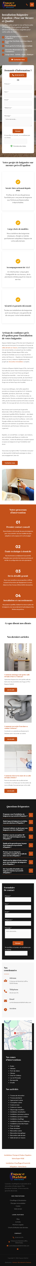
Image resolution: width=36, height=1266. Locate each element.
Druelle (12, 1082)
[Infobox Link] (16, 981)
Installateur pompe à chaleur (19, 1117)
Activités (18, 1222)
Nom (6, 92)
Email (6, 100)
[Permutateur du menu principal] (32, 5)
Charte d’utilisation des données (18, 1227)
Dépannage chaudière (17, 1110)
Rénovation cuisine (16, 1131)
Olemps (12, 1073)
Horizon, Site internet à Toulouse (21, 1262)
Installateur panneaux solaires (19, 1114)
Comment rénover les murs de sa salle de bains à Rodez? (17, 777)
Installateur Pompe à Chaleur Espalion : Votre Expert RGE (18, 1155)
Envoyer (18, 131)
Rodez (12, 1066)
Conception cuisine (16, 1102)
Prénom (7, 84)
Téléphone (8, 108)
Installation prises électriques (19, 1124)
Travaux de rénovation (17, 1095)
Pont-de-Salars (15, 1071)
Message (7, 116)
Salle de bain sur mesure (17, 1138)
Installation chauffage (17, 1119)
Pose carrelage (15, 1126)
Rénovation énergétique (17, 1133)
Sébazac (13, 1068)
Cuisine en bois (14, 1105)
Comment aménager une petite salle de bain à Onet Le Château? (17, 676)
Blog (18, 1219)
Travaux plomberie (16, 1098)
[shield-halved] (11, 146)
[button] (27, 4)
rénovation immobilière (16, 362)
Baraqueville (14, 1080)
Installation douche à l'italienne (19, 1121)
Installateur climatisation (18, 1112)
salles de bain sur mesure (10, 348)
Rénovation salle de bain (17, 1135)
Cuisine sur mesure (16, 1107)
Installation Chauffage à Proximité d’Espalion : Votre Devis (18, 1163)
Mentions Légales (18, 1225)
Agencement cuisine (16, 1100)
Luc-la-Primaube (15, 1078)
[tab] (18, 815)
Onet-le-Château (15, 1075)
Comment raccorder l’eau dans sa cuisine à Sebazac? (16, 727)
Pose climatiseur (15, 1128)
